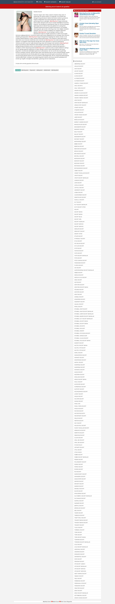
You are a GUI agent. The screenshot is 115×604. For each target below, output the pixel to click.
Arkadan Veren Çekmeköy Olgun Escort (89, 24)
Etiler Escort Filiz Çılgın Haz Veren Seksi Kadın (89, 41)
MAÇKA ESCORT (78, 396)
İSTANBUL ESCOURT (79, 328)
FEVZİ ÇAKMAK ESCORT (80, 260)
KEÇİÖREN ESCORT (79, 374)
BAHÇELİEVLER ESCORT (80, 124)
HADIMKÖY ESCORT (79, 301)
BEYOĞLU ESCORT (79, 156)
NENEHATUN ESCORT (80, 430)
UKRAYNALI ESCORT (79, 549)
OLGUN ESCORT (78, 437)
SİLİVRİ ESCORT (78, 491)
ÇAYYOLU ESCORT (79, 187)
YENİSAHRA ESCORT (79, 585)
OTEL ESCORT (78, 450)
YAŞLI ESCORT (78, 578)
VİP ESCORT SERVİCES (80, 571)
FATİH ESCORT (78, 253)
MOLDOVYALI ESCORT (80, 425)
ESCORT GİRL (78, 219)
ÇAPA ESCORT (78, 182)
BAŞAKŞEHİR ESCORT (80, 136)
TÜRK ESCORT (78, 532)
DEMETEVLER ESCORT (80, 197)
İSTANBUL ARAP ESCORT (80, 309)
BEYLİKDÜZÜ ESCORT (80, 153)
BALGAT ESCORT (78, 134)
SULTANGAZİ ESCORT (80, 498)
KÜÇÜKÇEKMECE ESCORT (81, 391)
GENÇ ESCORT (78, 280)
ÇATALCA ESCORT (79, 185)
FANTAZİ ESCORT (78, 250)
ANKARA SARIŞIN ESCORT (81, 95)
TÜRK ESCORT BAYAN (80, 537)
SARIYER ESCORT (78, 481)
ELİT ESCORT (77, 202)
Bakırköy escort (25, 70)
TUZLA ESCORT (78, 527)
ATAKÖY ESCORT (78, 107)
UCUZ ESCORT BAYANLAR (81, 547)
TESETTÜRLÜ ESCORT (80, 517)
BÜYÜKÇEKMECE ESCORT (81, 168)
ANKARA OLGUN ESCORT (81, 93)
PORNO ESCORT (78, 464)
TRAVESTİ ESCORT (79, 525)
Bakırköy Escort (54, 21)
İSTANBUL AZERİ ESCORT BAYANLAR (83, 314)
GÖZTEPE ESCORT (79, 292)
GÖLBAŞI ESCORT (79, 289)
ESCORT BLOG (78, 216)
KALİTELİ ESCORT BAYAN (80, 345)
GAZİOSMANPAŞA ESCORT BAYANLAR (84, 270)
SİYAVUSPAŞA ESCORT (80, 493)
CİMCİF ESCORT (78, 175)
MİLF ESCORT (78, 423)
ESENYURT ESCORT (79, 231)
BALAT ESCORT (78, 131)
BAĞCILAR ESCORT (79, 119)
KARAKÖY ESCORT (79, 357)
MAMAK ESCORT (78, 401)
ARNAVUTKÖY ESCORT (80, 105)
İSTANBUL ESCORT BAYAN (81, 321)
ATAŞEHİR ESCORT (79, 110)
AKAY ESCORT (78, 68)
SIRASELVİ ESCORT (79, 488)
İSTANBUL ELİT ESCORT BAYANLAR (83, 318)
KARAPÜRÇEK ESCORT (80, 360)
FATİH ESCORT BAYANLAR (81, 255)
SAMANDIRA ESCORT (79, 476)
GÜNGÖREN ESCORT (79, 299)
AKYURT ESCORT (78, 71)
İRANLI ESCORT (78, 306)
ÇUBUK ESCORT (78, 192)
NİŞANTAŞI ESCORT (79, 435)
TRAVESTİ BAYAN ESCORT (81, 520)
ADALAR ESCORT (78, 66)
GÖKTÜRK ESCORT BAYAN (81, 287)
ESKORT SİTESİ (78, 233)
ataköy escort (39, 70)
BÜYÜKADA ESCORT (79, 165)
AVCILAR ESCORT (78, 112)
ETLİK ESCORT (78, 241)
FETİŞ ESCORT (78, 258)
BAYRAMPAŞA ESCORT (80, 141)
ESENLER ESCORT (79, 229)
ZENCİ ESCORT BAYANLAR (81, 593)
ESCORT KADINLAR (79, 221)
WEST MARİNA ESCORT (80, 573)
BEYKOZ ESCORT (78, 151)
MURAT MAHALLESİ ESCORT (81, 428)
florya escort (32, 70)
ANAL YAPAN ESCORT (79, 88)
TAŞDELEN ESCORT (79, 515)
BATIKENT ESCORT (79, 139)
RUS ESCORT (77, 471)
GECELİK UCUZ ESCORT (80, 277)
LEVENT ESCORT (78, 394)
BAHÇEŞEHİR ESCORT (80, 127)
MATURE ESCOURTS (79, 413)
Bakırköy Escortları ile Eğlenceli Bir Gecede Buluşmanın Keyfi (89, 13)
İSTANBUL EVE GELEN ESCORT (82, 333)
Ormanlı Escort (78, 445)
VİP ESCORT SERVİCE (79, 568)
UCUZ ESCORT (78, 544)
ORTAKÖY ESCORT (79, 447)
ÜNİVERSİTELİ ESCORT (80, 556)
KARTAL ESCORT (78, 362)
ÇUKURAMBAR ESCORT (80, 195)
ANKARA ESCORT (78, 90)
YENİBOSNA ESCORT (79, 581)
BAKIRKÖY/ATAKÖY (23, 2)
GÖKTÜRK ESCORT (79, 284)
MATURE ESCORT (78, 411)
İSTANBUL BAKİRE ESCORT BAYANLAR (84, 316)
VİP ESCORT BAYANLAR (80, 566)
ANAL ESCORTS (78, 85)
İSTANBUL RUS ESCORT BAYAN (82, 340)
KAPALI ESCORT (78, 352)
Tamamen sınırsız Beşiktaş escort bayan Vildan (89, 49)
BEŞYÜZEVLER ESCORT (80, 148)
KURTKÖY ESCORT (79, 389)
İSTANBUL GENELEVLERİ (80, 335)
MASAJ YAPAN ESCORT (80, 406)
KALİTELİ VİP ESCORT (80, 348)
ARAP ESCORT (78, 100)
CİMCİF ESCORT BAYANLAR (81, 178)
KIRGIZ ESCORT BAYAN (80, 379)
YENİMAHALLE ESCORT (80, 583)
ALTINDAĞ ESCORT (79, 78)
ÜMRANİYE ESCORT (79, 554)
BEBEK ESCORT (78, 144)
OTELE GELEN (78, 452)
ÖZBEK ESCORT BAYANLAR (81, 457)
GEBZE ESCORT (78, 272)
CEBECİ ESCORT (78, 170)
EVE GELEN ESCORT (79, 243)
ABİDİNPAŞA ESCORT (79, 64)
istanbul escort (47, 70)
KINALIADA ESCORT (79, 377)
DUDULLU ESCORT (79, 199)
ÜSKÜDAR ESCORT (79, 561)
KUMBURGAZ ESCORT (80, 386)
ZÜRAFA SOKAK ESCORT (80, 598)
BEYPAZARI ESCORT (79, 158)
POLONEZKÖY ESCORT (80, 462)
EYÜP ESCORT (78, 248)
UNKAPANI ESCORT (79, 551)
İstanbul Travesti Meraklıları (87, 33)
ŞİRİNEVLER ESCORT (79, 508)
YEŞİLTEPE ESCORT (79, 588)
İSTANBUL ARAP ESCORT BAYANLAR (83, 311)
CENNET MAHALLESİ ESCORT (81, 173)
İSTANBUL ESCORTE (79, 326)
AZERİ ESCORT (78, 117)
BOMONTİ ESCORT (79, 161)
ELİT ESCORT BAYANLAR (80, 204)
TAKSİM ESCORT (78, 513)
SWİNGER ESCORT (79, 503)
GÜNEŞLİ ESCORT (79, 297)
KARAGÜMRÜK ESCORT (80, 355)
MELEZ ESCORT (78, 418)
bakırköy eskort (54, 70)
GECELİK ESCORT (78, 275)
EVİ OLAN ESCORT (79, 246)
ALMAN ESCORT (78, 73)
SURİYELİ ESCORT (79, 500)
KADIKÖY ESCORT (79, 343)
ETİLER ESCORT (78, 236)
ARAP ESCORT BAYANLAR (81, 102)
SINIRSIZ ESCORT (78, 486)
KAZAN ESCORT (78, 372)
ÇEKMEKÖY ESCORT (79, 190)
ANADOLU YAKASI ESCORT (81, 83)
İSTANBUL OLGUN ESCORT (81, 338)
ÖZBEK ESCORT (78, 454)
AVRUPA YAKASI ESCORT (80, 115)
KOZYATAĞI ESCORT (79, 384)
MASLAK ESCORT (78, 408)
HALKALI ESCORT (78, 304)
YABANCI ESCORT (78, 576)
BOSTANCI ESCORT (79, 163)
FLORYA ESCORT (78, 265)
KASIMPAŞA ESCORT (79, 365)
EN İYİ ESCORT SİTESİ (80, 207)
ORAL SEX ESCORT (79, 440)
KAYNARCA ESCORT (79, 369)
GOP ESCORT (77, 282)
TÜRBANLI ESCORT (79, 530)
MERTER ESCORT (78, 420)
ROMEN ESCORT (78, 469)
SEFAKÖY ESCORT (79, 483)
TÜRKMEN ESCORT (79, 539)
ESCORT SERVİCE (78, 224)
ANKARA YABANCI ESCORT (81, 98)
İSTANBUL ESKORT (79, 331)
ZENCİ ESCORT (78, 590)
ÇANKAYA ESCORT (79, 180)
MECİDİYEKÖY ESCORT (80, 416)
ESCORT (76, 209)
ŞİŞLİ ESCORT (78, 510)
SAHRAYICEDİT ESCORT (80, 474)
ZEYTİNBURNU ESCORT (80, 595)
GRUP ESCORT (78, 294)
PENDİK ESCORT (78, 459)
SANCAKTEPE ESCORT (80, 479)
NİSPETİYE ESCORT (79, 433)
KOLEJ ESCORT (78, 382)
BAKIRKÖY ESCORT (79, 129)
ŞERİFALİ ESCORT (79, 505)
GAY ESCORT (77, 267)
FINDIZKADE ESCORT (79, 263)
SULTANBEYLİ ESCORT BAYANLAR (83, 496)
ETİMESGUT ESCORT (79, 238)
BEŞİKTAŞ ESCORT (79, 146)
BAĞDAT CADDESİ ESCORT (81, 122)
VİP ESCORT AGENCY (79, 564)
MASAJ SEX (77, 403)
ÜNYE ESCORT (78, 559)
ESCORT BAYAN (78, 212)
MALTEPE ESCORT (79, 399)
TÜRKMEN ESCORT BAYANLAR (82, 542)
